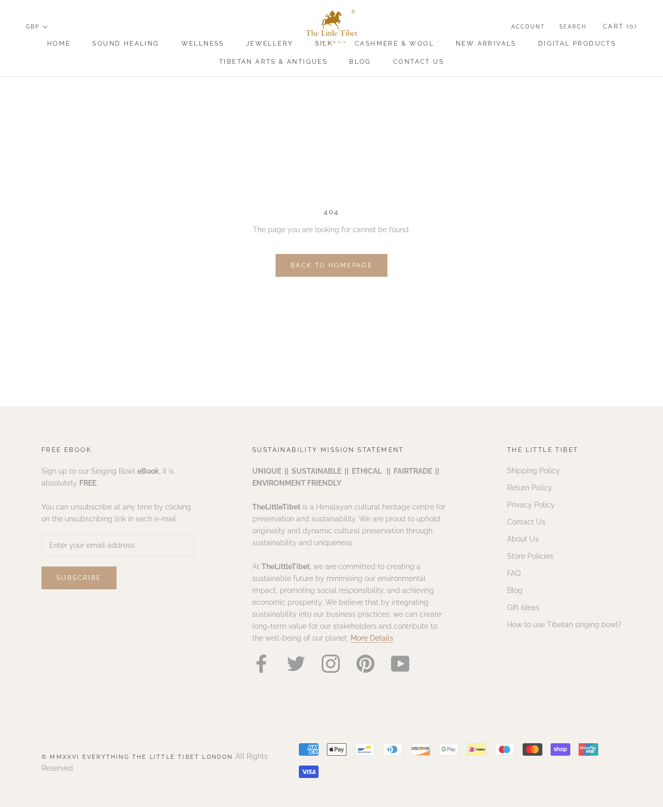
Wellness (202, 43)
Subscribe (79, 578)
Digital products (577, 43)
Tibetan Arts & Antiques (273, 61)
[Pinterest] (365, 664)
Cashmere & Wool (394, 43)
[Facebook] (261, 664)
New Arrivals (486, 43)
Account (528, 27)
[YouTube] (400, 664)
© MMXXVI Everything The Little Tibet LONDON (138, 757)
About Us (523, 539)
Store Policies (530, 556)
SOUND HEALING (125, 43)
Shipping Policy (533, 470)
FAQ (514, 573)
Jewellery (270, 43)
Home (59, 43)
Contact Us (418, 61)
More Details (372, 638)
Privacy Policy (531, 505)
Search (572, 27)
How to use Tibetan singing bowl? (564, 624)
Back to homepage (331, 265)
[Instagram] (331, 664)
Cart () (620, 26)
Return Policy (529, 488)
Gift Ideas (523, 607)
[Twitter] (296, 664)
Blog (360, 61)
